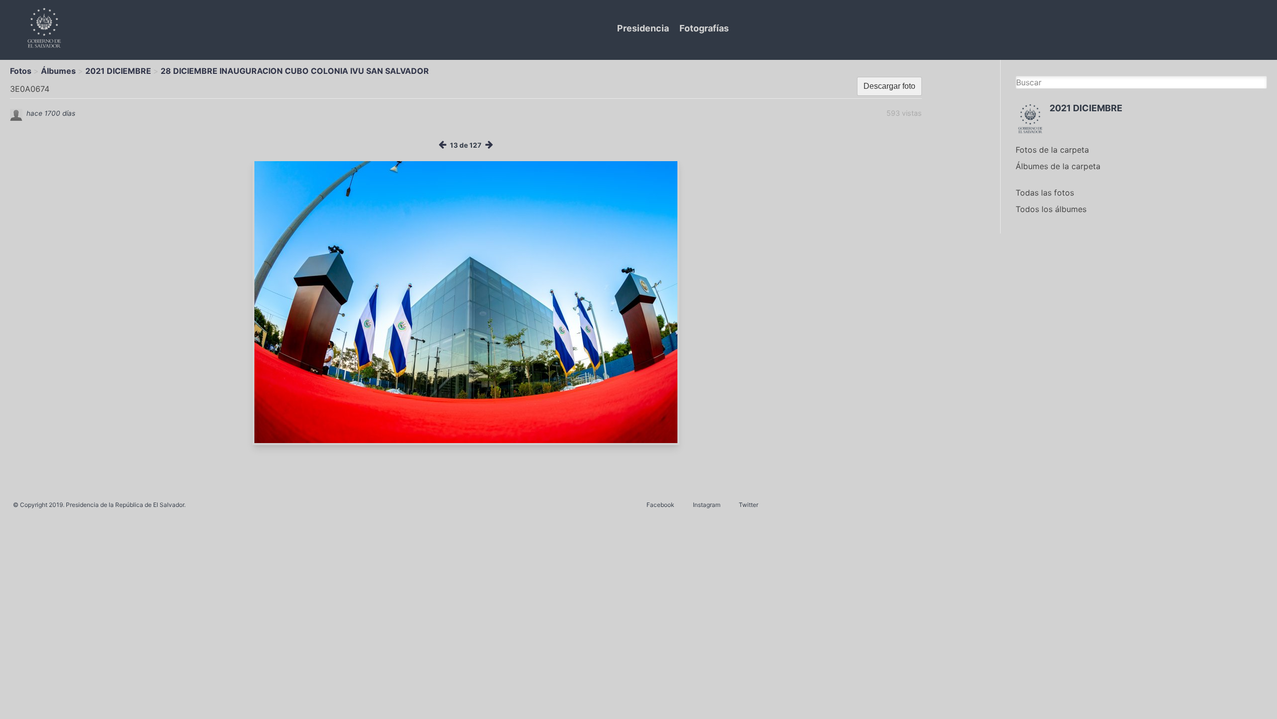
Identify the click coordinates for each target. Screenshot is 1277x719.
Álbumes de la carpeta (1058, 166)
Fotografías (704, 28)
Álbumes (58, 71)
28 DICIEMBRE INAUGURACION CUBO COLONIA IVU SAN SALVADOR (295, 71)
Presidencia (643, 28)
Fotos (20, 71)
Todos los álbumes (1051, 209)
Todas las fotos (1045, 193)
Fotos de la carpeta (1052, 150)
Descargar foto (889, 86)
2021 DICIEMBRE (118, 71)
